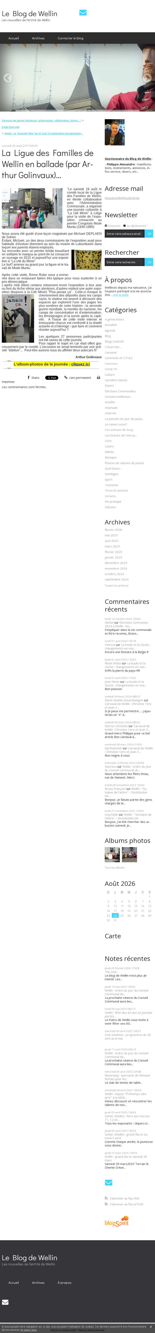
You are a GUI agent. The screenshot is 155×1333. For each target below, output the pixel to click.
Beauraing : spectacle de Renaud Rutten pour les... (127, 1077)
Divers (109, 385)
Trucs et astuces (116, 490)
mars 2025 (112, 546)
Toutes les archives (117, 585)
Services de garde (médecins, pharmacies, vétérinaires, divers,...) (41, 120)
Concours (111, 363)
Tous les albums (115, 867)
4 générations (114, 319)
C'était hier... (113, 347)
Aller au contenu (13, 3)
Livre (108, 441)
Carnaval (110, 352)
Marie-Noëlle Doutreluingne (124, 700)
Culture (110, 374)
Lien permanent (79, 378)
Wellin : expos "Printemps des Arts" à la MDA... (125, 1095)
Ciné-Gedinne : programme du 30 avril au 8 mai (128, 1036)
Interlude (111, 407)
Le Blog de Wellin (30, 13)
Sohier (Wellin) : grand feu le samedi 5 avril (126, 1136)
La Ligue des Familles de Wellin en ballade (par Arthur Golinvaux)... (48, 163)
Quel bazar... (113, 468)
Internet (110, 413)
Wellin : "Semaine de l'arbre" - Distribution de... (126, 792)
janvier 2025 (113, 557)
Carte (113, 935)
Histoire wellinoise (117, 396)
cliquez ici (80, 364)
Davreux (110, 766)
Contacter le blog (70, 38)
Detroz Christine (116, 726)
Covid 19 (111, 369)
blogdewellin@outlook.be (122, 198)
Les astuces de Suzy (119, 429)
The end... (111, 972)
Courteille (111, 814)
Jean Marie (112, 682)
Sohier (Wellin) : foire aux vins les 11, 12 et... (127, 1118)
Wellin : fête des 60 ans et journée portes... (128, 1014)
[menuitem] (13, 38)
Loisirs (109, 446)
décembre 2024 (116, 563)
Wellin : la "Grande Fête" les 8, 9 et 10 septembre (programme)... (43, 133)
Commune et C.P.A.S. (119, 358)
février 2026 (113, 529)
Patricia (110, 645)
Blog (108, 336)
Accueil (13, 38)
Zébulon (110, 507)
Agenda (110, 330)
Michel (109, 622)
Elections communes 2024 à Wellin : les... (126, 624)
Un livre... (111, 496)
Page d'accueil (10, 127)
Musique (110, 457)
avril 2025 (111, 541)
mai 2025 (111, 535)
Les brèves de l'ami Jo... (121, 435)
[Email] (83, 12)
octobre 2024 (114, 574)
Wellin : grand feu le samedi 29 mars (126, 1158)
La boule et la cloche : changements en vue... (128, 646)
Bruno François (115, 789)
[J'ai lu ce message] (151, 1326)
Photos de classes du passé (124, 463)
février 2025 (113, 552)
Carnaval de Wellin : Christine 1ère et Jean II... (128, 705)
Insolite (110, 402)
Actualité (111, 325)
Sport (108, 479)
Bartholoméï (113, 748)
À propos (64, 1282)
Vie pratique (113, 501)
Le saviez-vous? (116, 424)
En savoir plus (29, 1330)
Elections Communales (120, 391)
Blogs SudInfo (114, 341)
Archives (38, 38)
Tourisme (111, 485)
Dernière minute (116, 380)
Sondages (111, 474)
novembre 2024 (116, 568)
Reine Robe (113, 663)
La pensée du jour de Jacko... (124, 419)
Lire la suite (121, 295)
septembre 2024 (117, 579)
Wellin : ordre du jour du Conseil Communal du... (128, 768)
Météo (109, 452)
